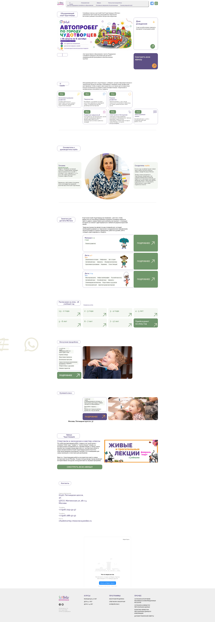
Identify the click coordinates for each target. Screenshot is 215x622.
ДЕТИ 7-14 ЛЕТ (88, 604)
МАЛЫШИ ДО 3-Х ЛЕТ (90, 599)
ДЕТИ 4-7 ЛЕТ (88, 601)
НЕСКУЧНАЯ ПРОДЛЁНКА (116, 599)
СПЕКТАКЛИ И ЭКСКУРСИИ (117, 601)
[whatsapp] (63, 604)
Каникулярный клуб (126, 5)
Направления (85, 3)
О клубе (71, 3)
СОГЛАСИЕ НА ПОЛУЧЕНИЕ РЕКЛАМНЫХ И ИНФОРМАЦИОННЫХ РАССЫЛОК (145, 600)
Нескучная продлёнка (115, 3)
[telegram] (60, 604)
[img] (60, 3)
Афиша (99, 3)
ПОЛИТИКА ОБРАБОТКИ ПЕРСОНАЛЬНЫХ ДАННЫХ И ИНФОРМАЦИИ (142, 611)
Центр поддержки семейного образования (80, 5)
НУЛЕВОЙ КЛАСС (114, 604)
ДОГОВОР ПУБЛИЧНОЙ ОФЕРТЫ (144, 616)
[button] (152, 46)
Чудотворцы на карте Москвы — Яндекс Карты (107, 585)
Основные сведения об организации (107, 5)
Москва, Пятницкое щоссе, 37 (80, 421)
